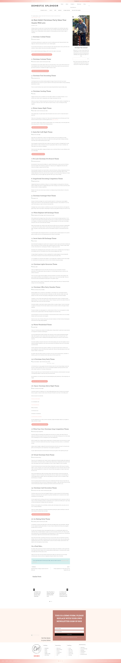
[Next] (67, 590)
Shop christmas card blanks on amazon (41, 514)
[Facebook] (32, 1)
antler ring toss (55, 119)
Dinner (46, 650)
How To (51, 10)
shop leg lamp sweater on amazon (40, 381)
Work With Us (73, 7)
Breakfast (46, 648)
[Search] (88, 59)
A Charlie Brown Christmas (36, 416)
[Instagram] (36, 1)
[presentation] (38, 584)
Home (62, 4)
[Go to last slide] (34, 590)
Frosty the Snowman (35, 404)
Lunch (46, 649)
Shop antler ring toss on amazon (40, 127)
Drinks (46, 652)
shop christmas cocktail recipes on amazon (42, 54)
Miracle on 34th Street (35, 398)
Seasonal (59, 10)
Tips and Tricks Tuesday (76, 10)
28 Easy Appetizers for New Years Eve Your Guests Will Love (62, 569)
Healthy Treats (47, 653)
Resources (79, 4)
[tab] (49, 601)
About (67, 4)
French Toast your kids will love (84, 1)
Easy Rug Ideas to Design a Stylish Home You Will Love (39, 569)
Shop (85, 4)
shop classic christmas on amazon (40, 424)
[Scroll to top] (119, 659)
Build (55, 10)
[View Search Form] (89, 5)
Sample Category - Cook (35, 17)
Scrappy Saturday (66, 10)
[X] (34, 1)
